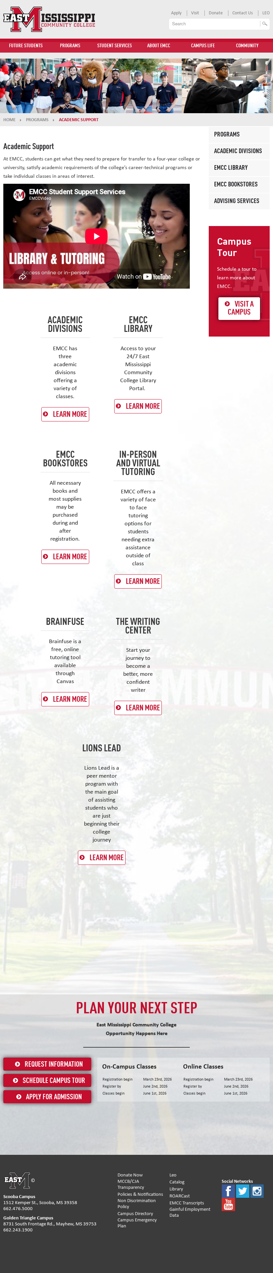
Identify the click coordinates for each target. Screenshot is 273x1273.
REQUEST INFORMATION (54, 1064)
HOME (9, 120)
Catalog (176, 1181)
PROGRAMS (70, 46)
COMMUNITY (247, 46)
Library (176, 1188)
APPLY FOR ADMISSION (54, 1097)
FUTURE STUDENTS (26, 46)
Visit (195, 13)
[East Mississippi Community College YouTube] (228, 1203)
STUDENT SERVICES (114, 46)
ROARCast (179, 1195)
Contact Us (242, 13)
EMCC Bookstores (236, 184)
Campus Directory (135, 1213)
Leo (172, 1174)
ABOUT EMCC (158, 46)
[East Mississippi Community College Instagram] (257, 1190)
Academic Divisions (238, 151)
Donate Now (130, 1174)
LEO (266, 13)
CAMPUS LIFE (203, 46)
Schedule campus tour (54, 1081)
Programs (227, 134)
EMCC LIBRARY (231, 168)
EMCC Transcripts (186, 1202)
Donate (216, 13)
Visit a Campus (241, 309)
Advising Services (236, 201)
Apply (176, 13)
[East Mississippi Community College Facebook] (228, 1190)
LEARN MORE (70, 415)
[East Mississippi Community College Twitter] (242, 1190)
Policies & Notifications (140, 1194)
